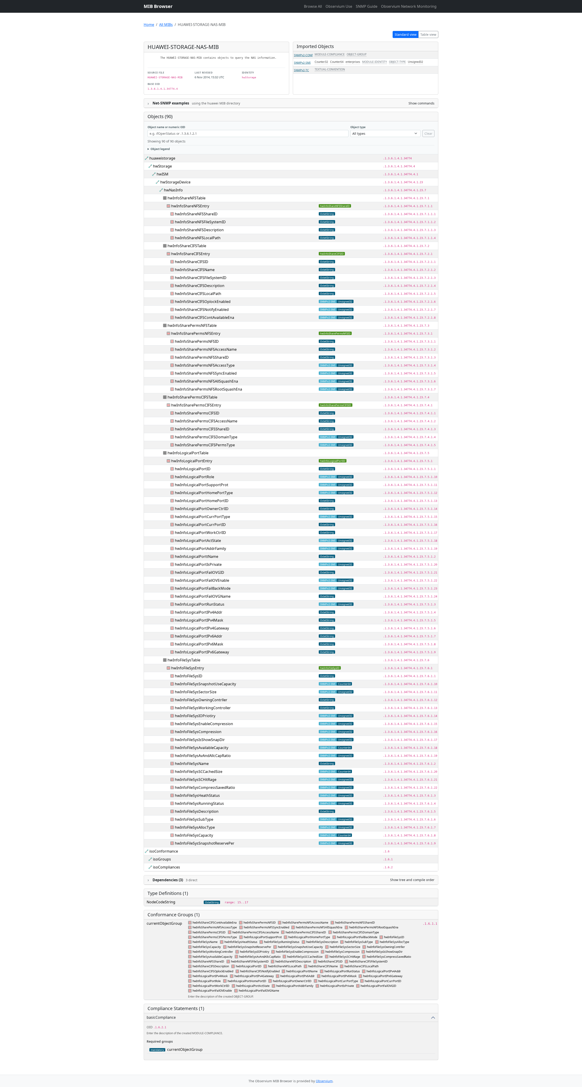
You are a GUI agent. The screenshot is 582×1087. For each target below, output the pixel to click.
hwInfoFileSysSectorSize (195, 691)
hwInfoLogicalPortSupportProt (201, 484)
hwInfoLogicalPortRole (194, 476)
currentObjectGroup (164, 923)
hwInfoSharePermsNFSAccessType (205, 365)
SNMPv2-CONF (303, 55)
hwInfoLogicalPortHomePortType (204, 492)
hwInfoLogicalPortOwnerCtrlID (201, 508)
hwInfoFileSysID (329, 668)
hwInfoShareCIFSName (195, 269)
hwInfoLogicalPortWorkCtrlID (200, 532)
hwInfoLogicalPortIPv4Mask (199, 620)
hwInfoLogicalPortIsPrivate (198, 564)
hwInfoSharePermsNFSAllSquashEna (206, 381)
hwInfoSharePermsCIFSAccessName (206, 421)
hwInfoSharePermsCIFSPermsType (205, 444)
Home (149, 24)
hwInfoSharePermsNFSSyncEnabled (206, 373)
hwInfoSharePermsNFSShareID (202, 357)
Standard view (405, 34)
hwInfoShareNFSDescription (199, 229)
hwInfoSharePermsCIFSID (335, 405)
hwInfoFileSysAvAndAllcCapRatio (203, 755)
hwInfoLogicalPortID (332, 460)
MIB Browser (158, 6)
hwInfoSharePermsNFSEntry (195, 333)
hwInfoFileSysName (192, 763)
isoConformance (163, 851)
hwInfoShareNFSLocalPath (198, 237)
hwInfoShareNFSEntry (190, 205)
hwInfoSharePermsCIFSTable (192, 397)
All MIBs (166, 24)
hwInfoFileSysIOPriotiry (195, 715)
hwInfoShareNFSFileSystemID (200, 221)
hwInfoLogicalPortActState (198, 540)
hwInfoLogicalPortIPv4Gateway (202, 628)
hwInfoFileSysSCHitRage (195, 779)
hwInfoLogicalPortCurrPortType (202, 516)
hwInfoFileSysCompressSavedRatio (205, 787)
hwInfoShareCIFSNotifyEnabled (202, 309)
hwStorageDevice (175, 182)
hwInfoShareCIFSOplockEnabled (203, 301)
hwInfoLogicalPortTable (188, 452)
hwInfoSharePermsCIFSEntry (196, 405)
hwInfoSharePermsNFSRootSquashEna (208, 389)
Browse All (313, 6)
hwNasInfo (173, 190)
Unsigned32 (415, 62)
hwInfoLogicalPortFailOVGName (203, 596)
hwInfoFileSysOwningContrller (201, 699)
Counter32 (321, 62)
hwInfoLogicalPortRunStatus (199, 604)
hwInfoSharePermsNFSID (335, 333)
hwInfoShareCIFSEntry (190, 253)
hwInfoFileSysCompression (198, 731)
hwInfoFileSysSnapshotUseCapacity (205, 683)
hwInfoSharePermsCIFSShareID (202, 429)
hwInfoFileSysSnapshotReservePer (204, 843)
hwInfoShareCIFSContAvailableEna (204, 317)
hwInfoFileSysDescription (196, 811)
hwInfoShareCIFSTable (187, 245)
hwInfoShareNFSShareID (335, 206)
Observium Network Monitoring (408, 6)
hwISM (162, 174)
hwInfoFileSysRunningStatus (199, 803)
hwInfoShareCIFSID (332, 253)
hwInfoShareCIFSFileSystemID (200, 277)
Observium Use (339, 6)
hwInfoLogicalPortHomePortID (201, 500)
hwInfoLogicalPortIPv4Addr (198, 612)
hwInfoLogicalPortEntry (191, 460)
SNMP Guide (366, 6)
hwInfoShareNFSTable (187, 198)
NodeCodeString (161, 901)
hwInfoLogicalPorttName (196, 556)
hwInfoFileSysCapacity (194, 835)
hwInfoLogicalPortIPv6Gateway (202, 652)
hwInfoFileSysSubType (194, 819)
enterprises (353, 62)
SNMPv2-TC (301, 70)
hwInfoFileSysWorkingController (203, 707)
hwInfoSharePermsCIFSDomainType (206, 436)
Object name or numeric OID (166, 127)
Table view (428, 34)
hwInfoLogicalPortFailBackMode (203, 588)
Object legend (160, 149)
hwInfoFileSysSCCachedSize (198, 771)
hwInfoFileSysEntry (187, 667)
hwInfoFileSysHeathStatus (197, 795)
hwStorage (162, 166)
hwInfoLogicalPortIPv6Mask (199, 644)
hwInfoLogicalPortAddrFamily (200, 548)
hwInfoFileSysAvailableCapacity (201, 747)
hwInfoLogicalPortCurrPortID (200, 524)
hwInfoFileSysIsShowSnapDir (200, 739)
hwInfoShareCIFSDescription (199, 285)
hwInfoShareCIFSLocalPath (198, 293)
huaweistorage (162, 158)
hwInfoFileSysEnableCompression (204, 723)
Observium (324, 1081)
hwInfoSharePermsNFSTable (192, 325)
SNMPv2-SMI (302, 63)
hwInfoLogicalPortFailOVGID (199, 572)
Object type (358, 127)
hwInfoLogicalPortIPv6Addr (198, 636)
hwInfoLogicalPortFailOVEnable (202, 580)
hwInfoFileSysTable (184, 660)
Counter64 (337, 62)
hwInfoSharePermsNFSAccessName (206, 349)
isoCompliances (166, 867)
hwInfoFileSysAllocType (195, 827)
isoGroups (162, 859)
